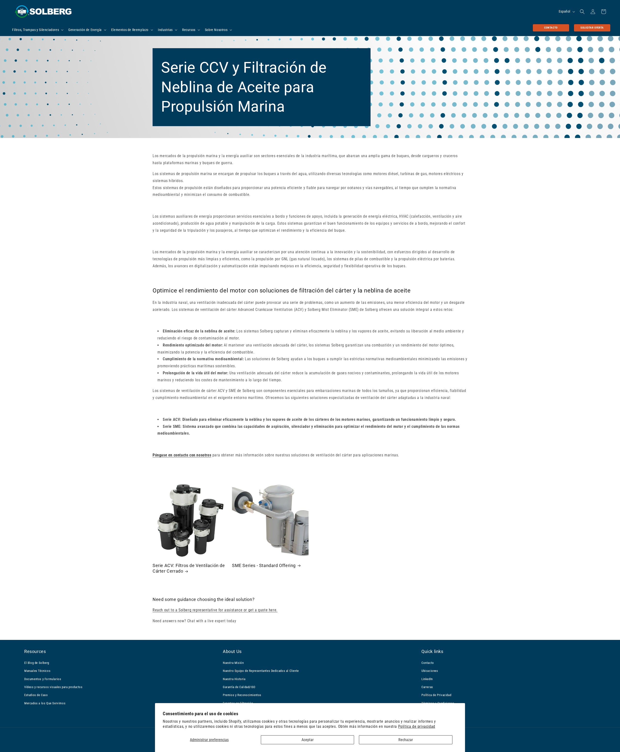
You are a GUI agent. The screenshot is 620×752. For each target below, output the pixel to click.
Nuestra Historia (234, 679)
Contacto (551, 27)
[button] (37, 30)
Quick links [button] (432, 651)
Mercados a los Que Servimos (44, 703)
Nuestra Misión (233, 662)
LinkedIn (427, 679)
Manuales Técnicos (37, 670)
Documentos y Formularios (42, 679)
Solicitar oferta (592, 27)
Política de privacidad (416, 726)
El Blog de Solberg (36, 662)
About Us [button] (232, 651)
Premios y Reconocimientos (242, 695)
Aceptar (308, 739)
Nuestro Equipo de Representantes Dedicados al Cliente (261, 670)
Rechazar (405, 739)
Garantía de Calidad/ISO (239, 687)
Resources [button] (35, 651)
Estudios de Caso (36, 695)
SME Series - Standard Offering (264, 565)
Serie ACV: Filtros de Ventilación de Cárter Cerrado (189, 568)
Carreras (427, 687)
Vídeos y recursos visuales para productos (53, 687)
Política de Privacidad (436, 695)
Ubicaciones (429, 670)
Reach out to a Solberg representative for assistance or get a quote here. (215, 609)
